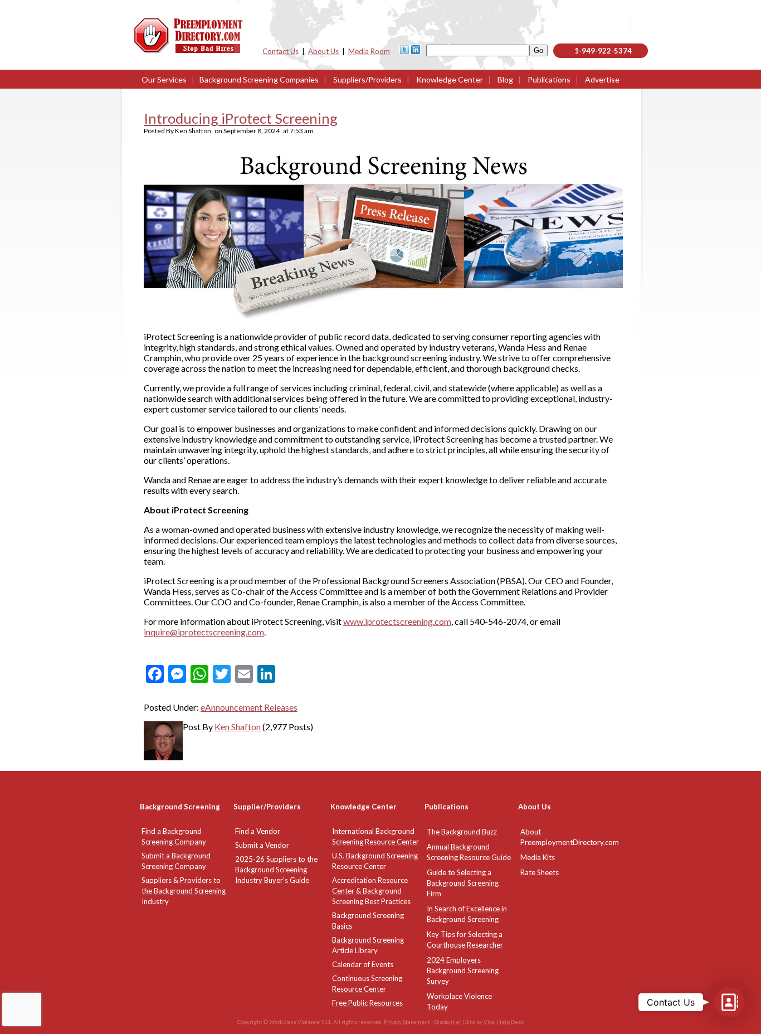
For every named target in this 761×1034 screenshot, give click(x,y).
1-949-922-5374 (603, 50)
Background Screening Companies (259, 79)
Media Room (369, 51)
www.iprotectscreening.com (397, 621)
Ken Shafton (237, 726)
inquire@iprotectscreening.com (204, 632)
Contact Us (280, 51)
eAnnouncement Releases (249, 707)
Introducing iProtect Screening (241, 118)
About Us (324, 51)
